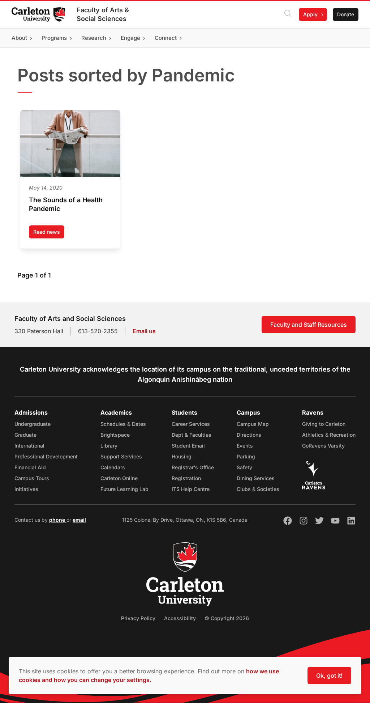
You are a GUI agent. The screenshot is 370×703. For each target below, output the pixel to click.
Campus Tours (31, 478)
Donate (345, 14)
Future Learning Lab (124, 489)
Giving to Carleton (323, 424)
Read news (48, 233)
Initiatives (26, 489)
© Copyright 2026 (227, 618)
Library (108, 445)
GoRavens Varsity (323, 445)
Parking (246, 456)
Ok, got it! (329, 675)
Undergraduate (32, 424)
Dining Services (256, 478)
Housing (182, 456)
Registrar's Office (193, 467)
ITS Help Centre (191, 489)
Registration (186, 478)
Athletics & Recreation (329, 435)
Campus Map (253, 424)
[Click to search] (288, 14)
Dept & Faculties (191, 435)
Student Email (188, 445)
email (79, 520)
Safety (244, 467)
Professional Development (46, 456)
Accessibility (180, 618)
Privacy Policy (138, 618)
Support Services (121, 456)
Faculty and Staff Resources (308, 324)
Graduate (25, 435)
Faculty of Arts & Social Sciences (103, 14)
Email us (144, 331)
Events (245, 445)
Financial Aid (30, 467)
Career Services (191, 424)
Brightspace (115, 435)
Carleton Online (119, 478)
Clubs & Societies (258, 489)
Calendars (112, 467)
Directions (249, 435)
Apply (310, 14)
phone (57, 520)
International (29, 445)
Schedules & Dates (123, 424)
